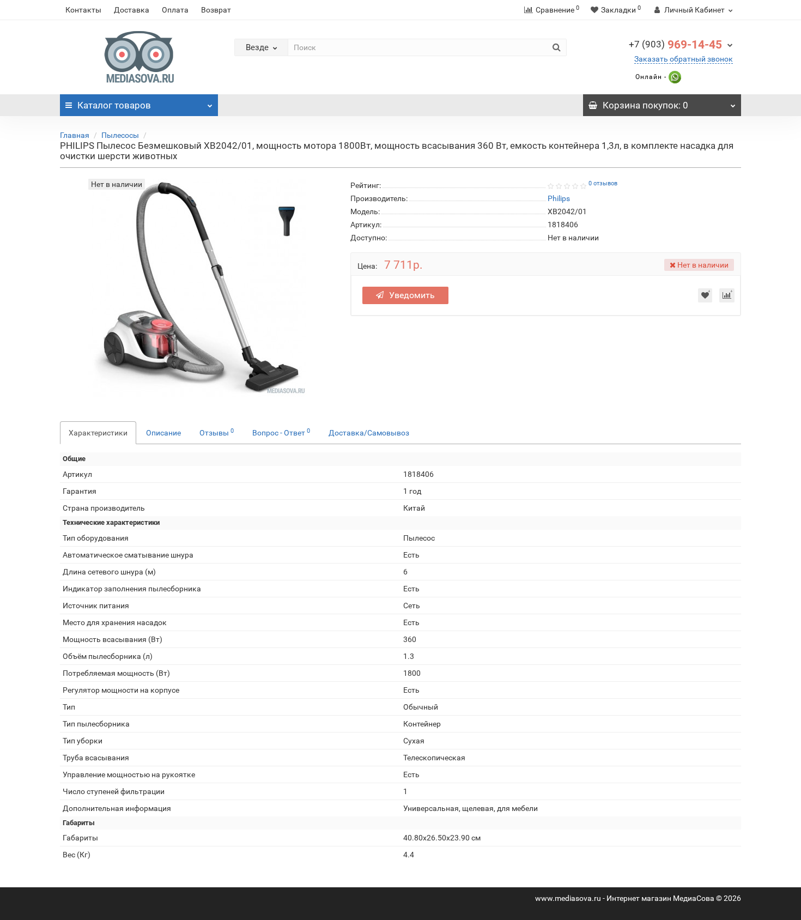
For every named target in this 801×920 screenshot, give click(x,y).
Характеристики (98, 432)
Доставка (131, 9)
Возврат (216, 9)
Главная (74, 135)
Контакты (83, 9)
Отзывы (216, 432)
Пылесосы (120, 135)
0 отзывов (602, 183)
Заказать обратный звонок (683, 59)
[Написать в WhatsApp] (673, 77)
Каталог (114, 105)
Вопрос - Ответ (281, 432)
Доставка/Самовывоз (369, 432)
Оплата (175, 9)
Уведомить (412, 295)
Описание (163, 432)
